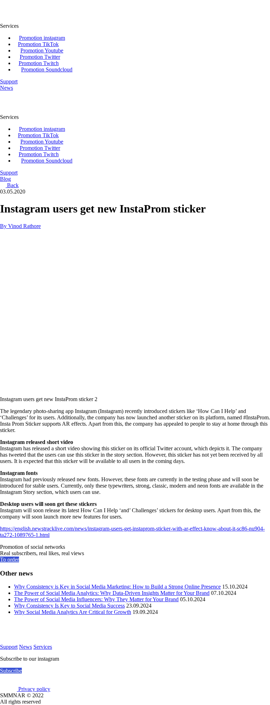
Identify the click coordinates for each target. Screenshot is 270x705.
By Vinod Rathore (20, 226)
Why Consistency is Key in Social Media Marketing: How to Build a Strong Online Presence (117, 587)
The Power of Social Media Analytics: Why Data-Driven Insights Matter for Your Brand (112, 593)
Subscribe (11, 671)
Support (9, 647)
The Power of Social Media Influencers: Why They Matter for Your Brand (96, 599)
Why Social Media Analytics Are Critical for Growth (72, 612)
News (25, 647)
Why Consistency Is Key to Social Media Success (69, 606)
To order (9, 560)
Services (42, 647)
